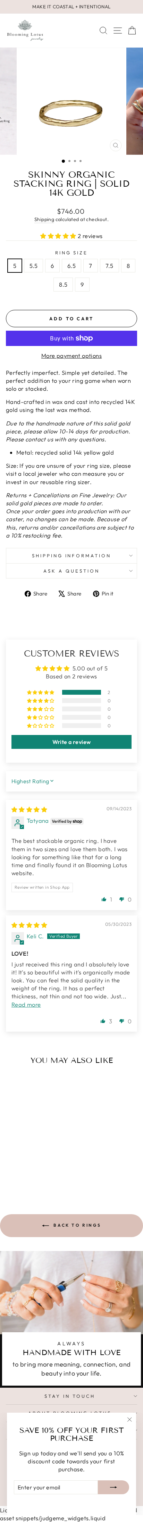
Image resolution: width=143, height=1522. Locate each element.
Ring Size (71, 252)
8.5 (63, 284)
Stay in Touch (69, 1396)
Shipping (44, 219)
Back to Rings (76, 1225)
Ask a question (71, 571)
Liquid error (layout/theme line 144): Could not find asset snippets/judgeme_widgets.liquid (71, 751)
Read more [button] (26, 1004)
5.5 (33, 265)
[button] (59, 235)
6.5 (71, 265)
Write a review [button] (71, 741)
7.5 (109, 265)
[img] (29, 809)
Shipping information (71, 555)
